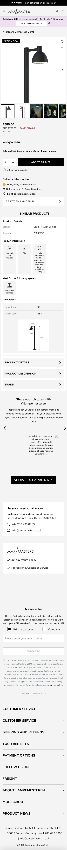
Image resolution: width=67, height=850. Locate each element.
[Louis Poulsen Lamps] (20, 142)
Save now (58, 18)
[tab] (33, 709)
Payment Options (19, 755)
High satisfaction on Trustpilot (40, 2)
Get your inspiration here (31, 479)
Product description (20, 373)
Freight (10, 778)
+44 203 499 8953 (23, 524)
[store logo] (21, 11)
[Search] (57, 11)
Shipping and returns (23, 732)
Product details (17, 362)
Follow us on (16, 767)
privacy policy (56, 685)
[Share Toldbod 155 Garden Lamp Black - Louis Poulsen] (62, 47)
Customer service (19, 720)
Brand (9, 384)
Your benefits (16, 743)
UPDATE (32, 23)
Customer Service (19, 709)
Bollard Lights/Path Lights (20, 31)
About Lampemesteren (24, 790)
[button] (7, 111)
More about (14, 802)
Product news (16, 813)
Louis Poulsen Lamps (45, 226)
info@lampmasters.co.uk (27, 530)
